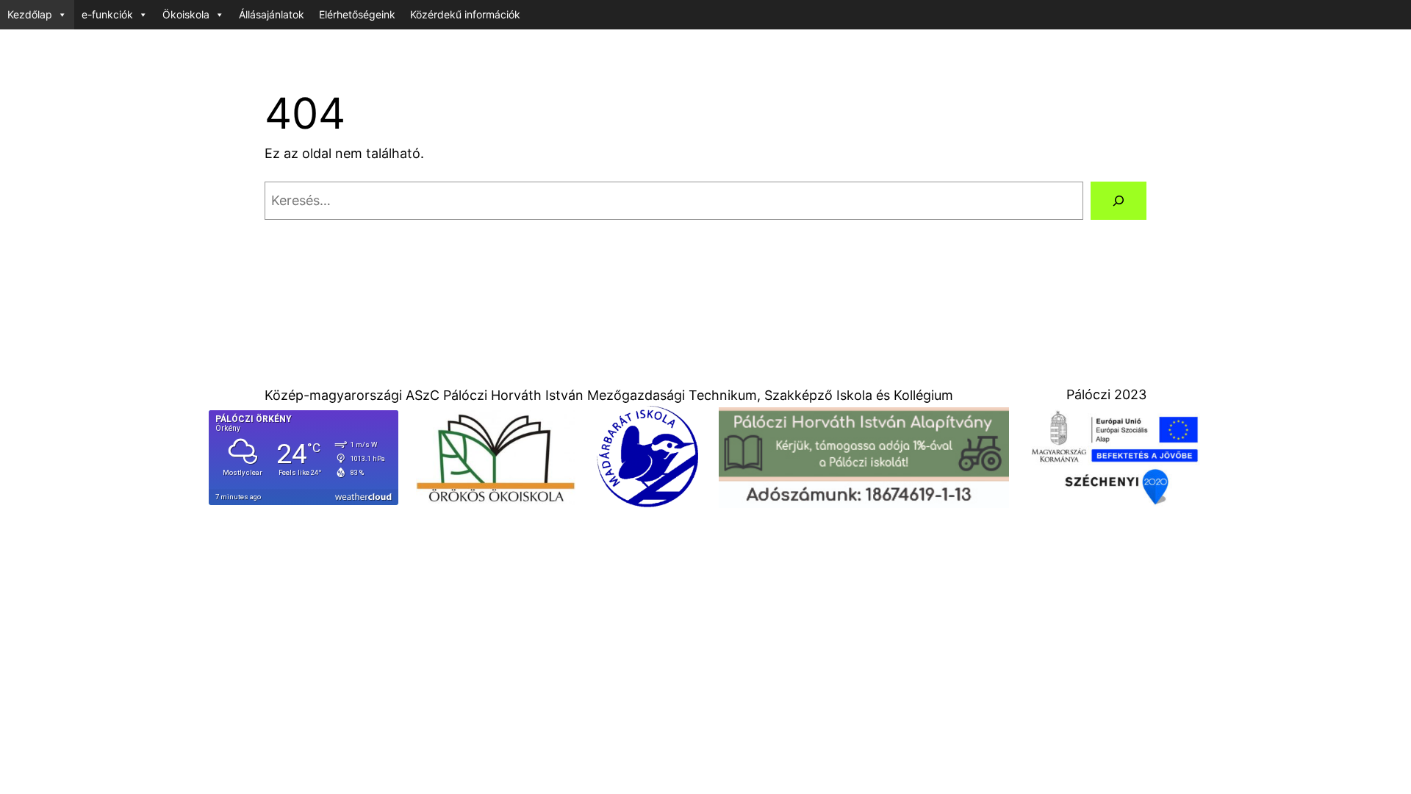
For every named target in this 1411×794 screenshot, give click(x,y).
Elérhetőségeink (357, 14)
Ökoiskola (185, 14)
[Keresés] (1118, 201)
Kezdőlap (29, 14)
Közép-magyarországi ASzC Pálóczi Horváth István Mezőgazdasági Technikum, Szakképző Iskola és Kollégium (609, 395)
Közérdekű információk (465, 14)
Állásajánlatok (271, 14)
